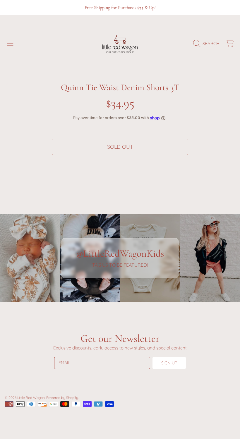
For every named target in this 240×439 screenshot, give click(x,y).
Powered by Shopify (62, 397)
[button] (10, 43)
